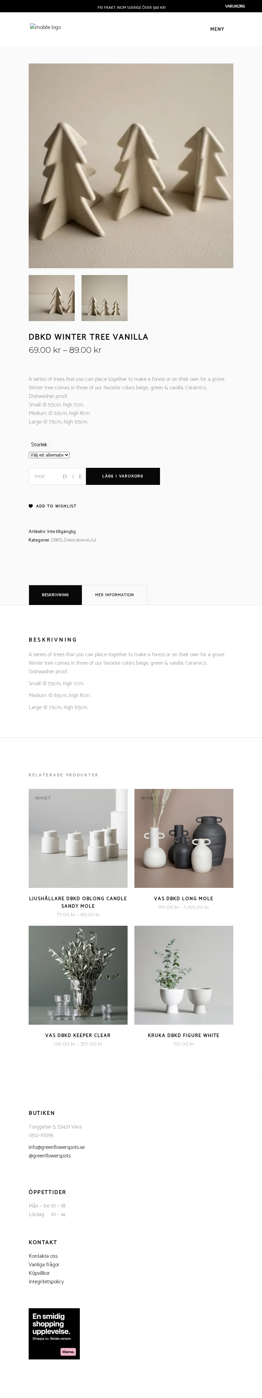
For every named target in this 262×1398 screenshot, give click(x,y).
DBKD (56, 540)
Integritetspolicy (46, 1281)
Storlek (39, 444)
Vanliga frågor (44, 1264)
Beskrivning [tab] (55, 595)
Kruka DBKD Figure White (184, 1036)
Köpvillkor (39, 1273)
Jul (93, 540)
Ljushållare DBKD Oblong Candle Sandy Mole (78, 902)
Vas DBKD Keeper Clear (78, 1036)
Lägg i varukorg (123, 476)
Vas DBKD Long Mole (184, 899)
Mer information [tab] (114, 595)
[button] (53, 506)
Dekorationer (77, 540)
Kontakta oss (43, 1256)
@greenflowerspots (50, 1156)
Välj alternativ (57, 914)
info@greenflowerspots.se (57, 1147)
